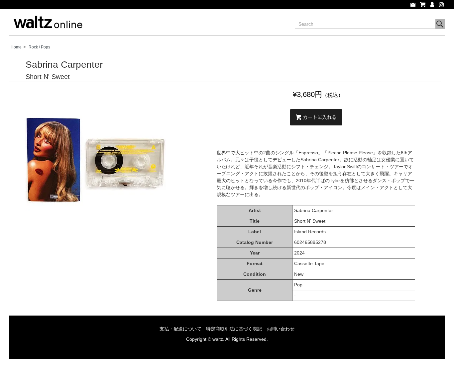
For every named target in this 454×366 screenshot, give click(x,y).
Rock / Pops (39, 47)
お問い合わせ (280, 328)
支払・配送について (180, 328)
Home (16, 47)
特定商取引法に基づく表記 (234, 328)
